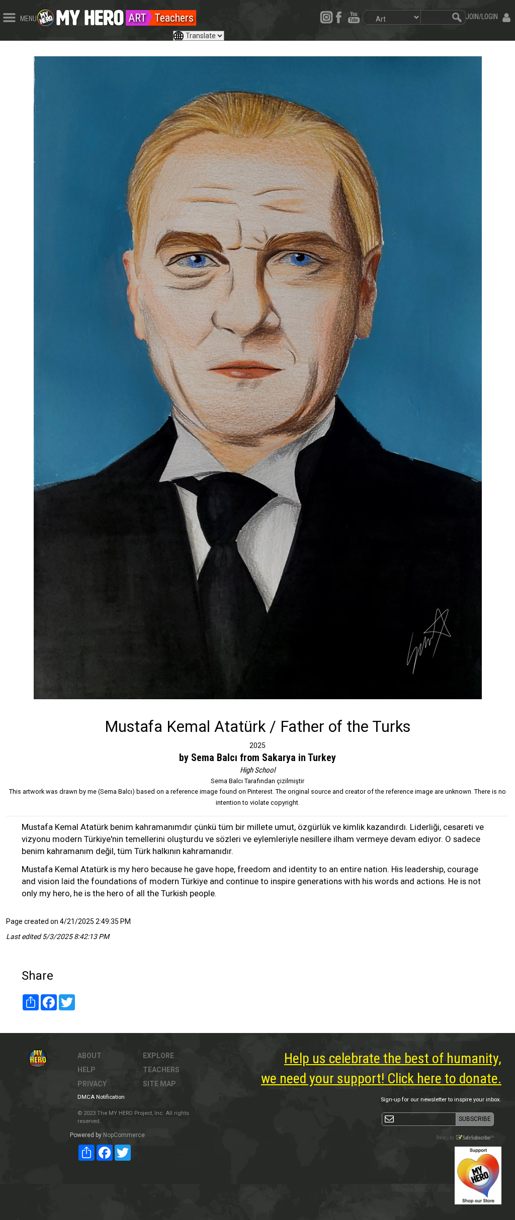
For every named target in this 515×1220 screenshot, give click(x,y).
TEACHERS (161, 1070)
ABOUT (89, 1056)
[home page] (90, 15)
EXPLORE (158, 1056)
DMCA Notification (101, 1097)
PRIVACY (92, 1084)
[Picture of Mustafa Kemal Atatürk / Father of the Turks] (257, 377)
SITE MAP (159, 1084)
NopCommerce (124, 1135)
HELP (86, 1070)
